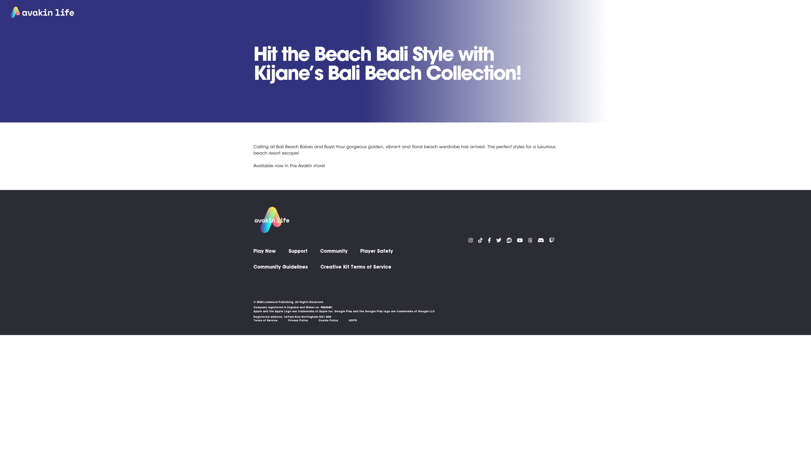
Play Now (657, 12)
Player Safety (376, 251)
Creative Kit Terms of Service (355, 267)
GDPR (353, 320)
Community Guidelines (280, 267)
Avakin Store (715, 12)
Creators (792, 12)
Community (767, 12)
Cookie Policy (328, 320)
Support (742, 12)
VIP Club (688, 12)
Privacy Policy (298, 320)
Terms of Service (265, 320)
